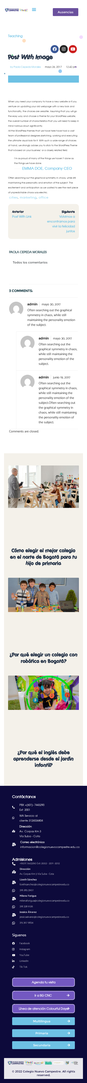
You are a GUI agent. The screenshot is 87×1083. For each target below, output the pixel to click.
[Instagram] (64, 49)
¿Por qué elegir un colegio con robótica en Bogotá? (43, 657)
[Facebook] (55, 49)
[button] (34, 9)
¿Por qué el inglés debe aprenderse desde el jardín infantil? (43, 758)
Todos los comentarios (30, 262)
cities (13, 197)
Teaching (15, 36)
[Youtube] (73, 49)
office (44, 197)
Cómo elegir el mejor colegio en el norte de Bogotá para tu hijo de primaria (43, 556)
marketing (28, 197)
